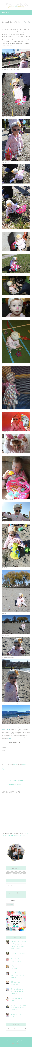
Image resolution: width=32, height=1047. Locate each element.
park (24, 766)
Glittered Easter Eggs (17, 780)
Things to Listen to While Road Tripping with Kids (17, 991)
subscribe (10, 905)
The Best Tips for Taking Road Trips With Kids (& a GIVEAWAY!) (18, 1007)
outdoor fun (19, 766)
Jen (4, 764)
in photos (15, 764)
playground (5, 769)
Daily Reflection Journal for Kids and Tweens (17, 975)
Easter (14, 766)
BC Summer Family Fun (18, 953)
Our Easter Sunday (15, 784)
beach (9, 766)
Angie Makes (21, 1041)
